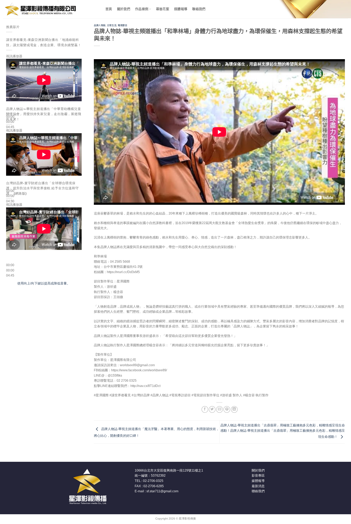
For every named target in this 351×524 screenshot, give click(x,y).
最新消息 (258, 486)
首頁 (108, 9)
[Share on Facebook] (205, 409)
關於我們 (123, 9)
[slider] (43, 283)
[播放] (10, 107)
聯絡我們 (198, 9)
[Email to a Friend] (219, 409)
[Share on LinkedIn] (234, 409)
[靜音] (10, 133)
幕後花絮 (162, 9)
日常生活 (111, 25)
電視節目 (122, 25)
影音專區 (258, 475)
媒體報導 (180, 9)
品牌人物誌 (100, 25)
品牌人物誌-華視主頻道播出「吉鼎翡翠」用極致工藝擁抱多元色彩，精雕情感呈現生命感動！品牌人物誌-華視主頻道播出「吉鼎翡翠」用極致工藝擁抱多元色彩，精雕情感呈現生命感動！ (282, 431)
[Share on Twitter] (212, 409)
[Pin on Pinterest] (226, 409)
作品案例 (141, 9)
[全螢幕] (10, 145)
